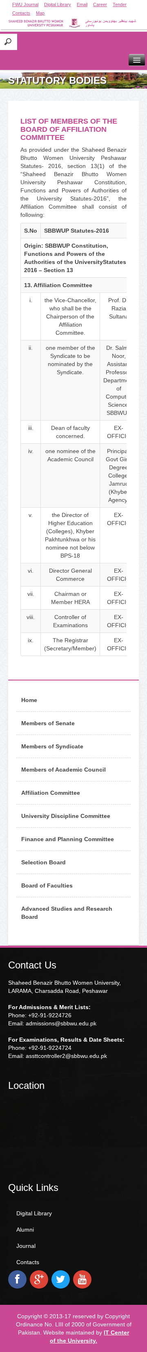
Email (82, 4)
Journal (26, 1246)
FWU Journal (25, 4)
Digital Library (57, 4)
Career (100, 4)
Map (40, 13)
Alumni (25, 1229)
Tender (120, 4)
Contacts (21, 13)
